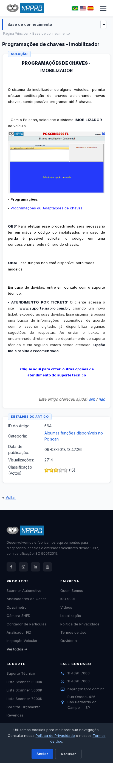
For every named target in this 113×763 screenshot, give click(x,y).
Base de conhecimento (51, 33)
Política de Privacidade (55, 735)
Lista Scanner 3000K (24, 682)
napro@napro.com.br (85, 689)
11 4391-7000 (78, 673)
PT (75, 8)
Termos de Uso (73, 632)
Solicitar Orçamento (24, 707)
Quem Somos (71, 590)
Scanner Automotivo (24, 590)
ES (90, 8)
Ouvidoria (68, 640)
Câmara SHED (18, 615)
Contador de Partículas (26, 624)
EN (83, 8)
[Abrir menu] (103, 8)
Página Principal (16, 33)
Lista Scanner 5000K (24, 690)
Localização (70, 615)
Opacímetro (17, 607)
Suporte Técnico (21, 673)
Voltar (10, 497)
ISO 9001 (67, 599)
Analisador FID (19, 632)
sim (92, 399)
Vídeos (66, 607)
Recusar (68, 754)
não (101, 399)
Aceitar (42, 754)
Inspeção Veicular (22, 640)
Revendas (15, 715)
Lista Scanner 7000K (24, 698)
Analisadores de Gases (27, 599)
